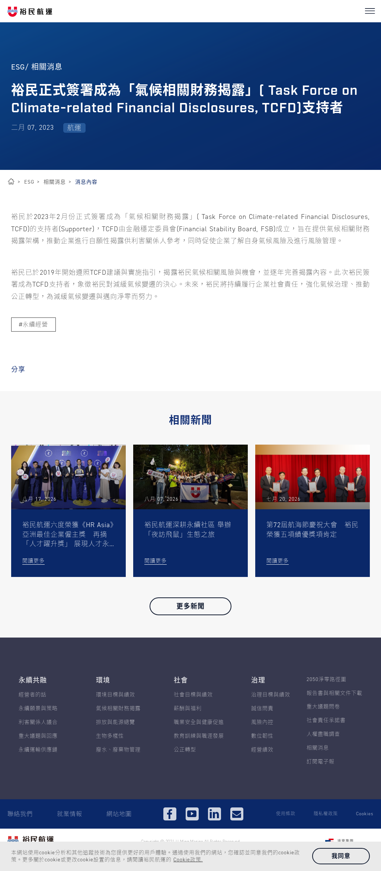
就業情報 (69, 814)
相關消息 (318, 748)
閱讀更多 (33, 560)
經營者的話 (33, 695)
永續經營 (35, 324)
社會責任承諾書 (326, 720)
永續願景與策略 (38, 709)
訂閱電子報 (320, 762)
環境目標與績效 (115, 695)
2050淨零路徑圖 (326, 680)
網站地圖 (119, 814)
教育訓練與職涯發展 (199, 736)
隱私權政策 (326, 814)
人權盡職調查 (323, 734)
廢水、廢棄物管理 (118, 750)
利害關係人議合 (38, 722)
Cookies (365, 814)
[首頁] (11, 182)
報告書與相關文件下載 (334, 693)
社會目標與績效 (193, 695)
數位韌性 (262, 736)
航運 (74, 127)
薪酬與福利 (188, 709)
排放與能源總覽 (115, 722)
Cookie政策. (188, 859)
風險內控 (262, 722)
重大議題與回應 (38, 736)
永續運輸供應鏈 (38, 750)
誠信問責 (262, 709)
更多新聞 (190, 606)
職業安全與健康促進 (199, 722)
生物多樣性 (110, 736)
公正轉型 (185, 750)
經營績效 (262, 750)
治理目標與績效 (270, 695)
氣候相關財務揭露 (118, 709)
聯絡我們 (20, 814)
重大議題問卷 (323, 707)
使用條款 (285, 814)
